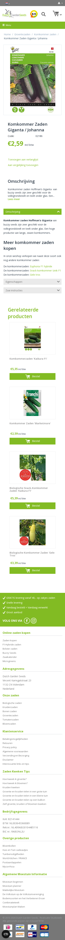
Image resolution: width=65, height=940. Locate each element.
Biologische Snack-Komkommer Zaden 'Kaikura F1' (29, 490)
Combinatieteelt (11, 902)
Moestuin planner (12, 885)
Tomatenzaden (11, 719)
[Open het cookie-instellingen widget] (6, 934)
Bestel (36, 376)
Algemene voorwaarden (15, 751)
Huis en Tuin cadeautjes (15, 849)
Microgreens (9, 661)
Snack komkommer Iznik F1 (45, 270)
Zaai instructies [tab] (14, 290)
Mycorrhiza (8, 866)
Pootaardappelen (12, 862)
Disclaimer (8, 759)
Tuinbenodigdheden (13, 854)
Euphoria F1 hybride (41, 266)
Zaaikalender (10, 657)
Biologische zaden (12, 703)
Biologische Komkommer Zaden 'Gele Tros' (32, 554)
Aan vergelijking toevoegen (23, 165)
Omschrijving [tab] (13, 211)
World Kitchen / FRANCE (15, 858)
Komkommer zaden (45, 34)
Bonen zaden (10, 711)
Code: (11, 136)
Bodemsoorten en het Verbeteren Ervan (24, 898)
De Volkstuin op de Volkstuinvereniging (23, 894)
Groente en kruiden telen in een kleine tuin (25, 795)
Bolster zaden (10, 648)
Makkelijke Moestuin (13, 890)
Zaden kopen (10, 640)
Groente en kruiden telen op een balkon (24, 799)
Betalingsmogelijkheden (15, 738)
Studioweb (56, 917)
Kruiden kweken (11, 787)
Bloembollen (9, 845)
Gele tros (35, 274)
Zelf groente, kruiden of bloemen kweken (24, 803)
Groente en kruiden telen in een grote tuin (25, 791)
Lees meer (14, 199)
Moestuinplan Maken (14, 906)
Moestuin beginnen (13, 881)
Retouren (7, 743)
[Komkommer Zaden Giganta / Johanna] (32, 80)
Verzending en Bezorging (16, 755)
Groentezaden (22, 34)
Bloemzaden (9, 723)
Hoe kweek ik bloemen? (15, 783)
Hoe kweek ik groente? (15, 779)
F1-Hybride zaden (12, 644)
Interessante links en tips (16, 763)
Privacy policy (10, 747)
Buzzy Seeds (9, 652)
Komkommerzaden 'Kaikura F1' (28, 358)
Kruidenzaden (10, 707)
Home (7, 34)
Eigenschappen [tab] (14, 281)
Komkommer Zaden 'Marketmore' (30, 423)
